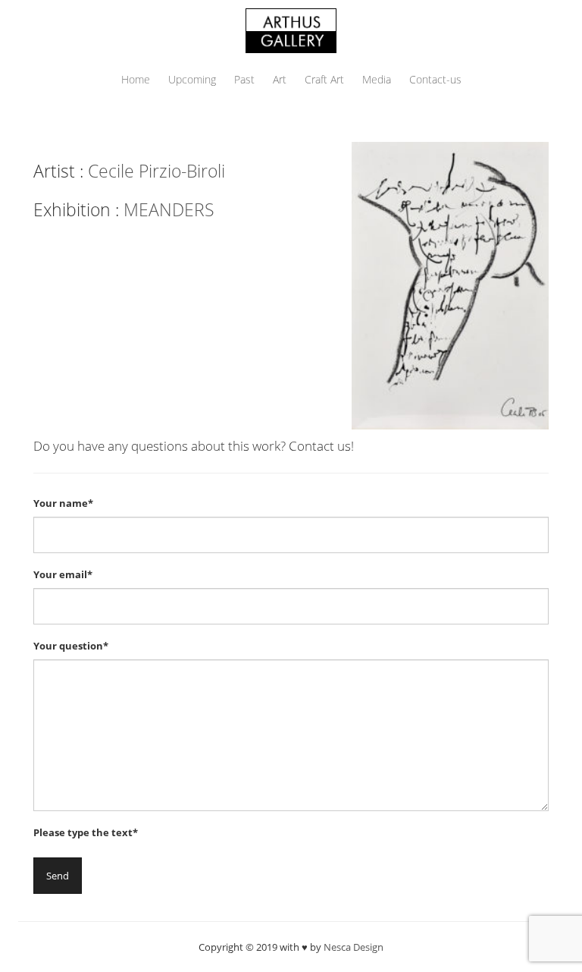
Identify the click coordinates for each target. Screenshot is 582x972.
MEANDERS (169, 209)
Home (135, 79)
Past (244, 79)
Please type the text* (85, 832)
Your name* (63, 503)
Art (279, 79)
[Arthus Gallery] (291, 29)
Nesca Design (353, 947)
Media (376, 79)
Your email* (62, 574)
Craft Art (324, 79)
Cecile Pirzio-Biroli (156, 171)
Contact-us (435, 79)
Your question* (70, 646)
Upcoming (192, 79)
